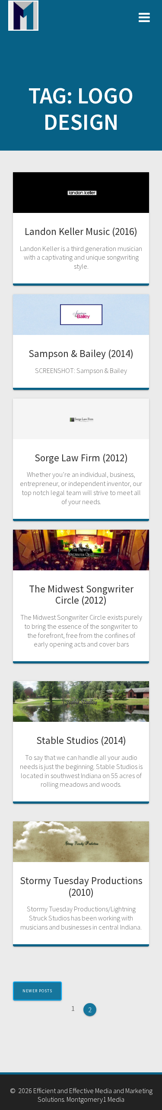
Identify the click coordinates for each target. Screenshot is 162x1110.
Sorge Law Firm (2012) (81, 457)
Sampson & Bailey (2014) (81, 353)
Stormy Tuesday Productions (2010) (81, 886)
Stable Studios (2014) (81, 740)
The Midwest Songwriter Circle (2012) (81, 594)
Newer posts (37, 991)
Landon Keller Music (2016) (81, 231)
